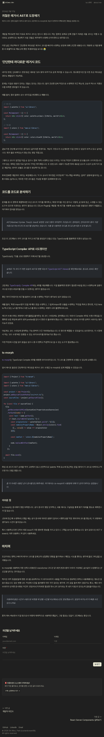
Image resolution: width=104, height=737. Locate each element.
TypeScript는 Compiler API (21, 285)
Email (21, 727)
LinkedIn (13, 727)
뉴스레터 (89, 3)
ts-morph (6, 360)
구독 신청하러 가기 (12, 691)
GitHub (5, 727)
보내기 (97, 664)
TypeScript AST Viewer (58, 269)
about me (97, 3)
